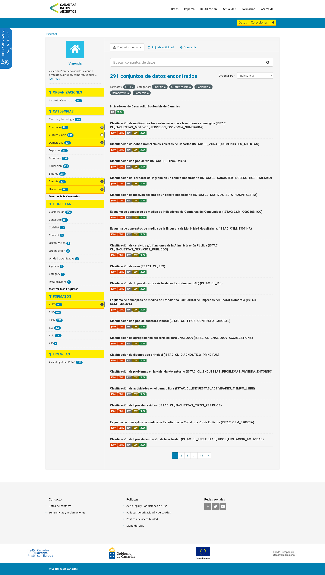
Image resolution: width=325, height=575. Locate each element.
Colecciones (259, 22)
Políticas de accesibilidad (142, 519)
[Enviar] (268, 62)
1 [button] (175, 455)
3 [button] (187, 455)
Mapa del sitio (135, 525)
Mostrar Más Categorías (64, 196)
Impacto (189, 9)
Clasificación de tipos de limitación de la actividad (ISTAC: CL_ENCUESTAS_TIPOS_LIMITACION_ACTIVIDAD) (187, 439)
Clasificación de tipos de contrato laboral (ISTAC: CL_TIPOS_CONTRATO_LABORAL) (170, 321)
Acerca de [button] (189, 47)
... (194, 455)
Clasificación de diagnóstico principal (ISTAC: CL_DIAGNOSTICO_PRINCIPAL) (164, 355)
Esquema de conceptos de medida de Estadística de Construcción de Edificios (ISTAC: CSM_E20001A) (182, 422)
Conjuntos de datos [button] (128, 47)
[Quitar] (132, 87)
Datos (174, 9)
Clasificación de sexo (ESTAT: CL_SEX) (137, 266)
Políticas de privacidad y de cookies (148, 512)
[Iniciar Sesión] (273, 22)
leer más (54, 78)
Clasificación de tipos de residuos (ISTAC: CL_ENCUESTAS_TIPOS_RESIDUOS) (166, 405)
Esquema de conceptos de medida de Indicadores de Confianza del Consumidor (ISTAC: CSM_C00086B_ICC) (186, 212)
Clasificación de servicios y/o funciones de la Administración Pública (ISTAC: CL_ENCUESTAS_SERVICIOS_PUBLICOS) (164, 247)
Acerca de (267, 9)
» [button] (208, 455)
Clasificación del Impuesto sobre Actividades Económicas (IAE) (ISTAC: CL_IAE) (166, 283)
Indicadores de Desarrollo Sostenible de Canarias (145, 106)
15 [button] (201, 455)
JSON (113, 133)
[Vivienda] (75, 50)
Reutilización (208, 9)
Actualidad (229, 9)
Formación (248, 9)
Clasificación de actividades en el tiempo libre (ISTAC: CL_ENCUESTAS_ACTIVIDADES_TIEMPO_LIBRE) (182, 388)
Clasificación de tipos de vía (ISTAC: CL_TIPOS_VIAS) (148, 161)
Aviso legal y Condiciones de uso (146, 506)
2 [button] (181, 455)
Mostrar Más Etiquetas (63, 289)
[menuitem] (174, 9)
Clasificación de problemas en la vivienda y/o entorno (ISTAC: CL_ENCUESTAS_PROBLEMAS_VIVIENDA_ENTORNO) (191, 371)
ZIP (112, 112)
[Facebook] (207, 507)
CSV (135, 133)
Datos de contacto (60, 506)
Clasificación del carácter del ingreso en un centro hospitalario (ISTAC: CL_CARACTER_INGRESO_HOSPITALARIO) (191, 178)
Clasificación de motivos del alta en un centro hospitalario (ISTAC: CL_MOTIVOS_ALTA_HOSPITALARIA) (183, 195)
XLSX (119, 112)
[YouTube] (222, 507)
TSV (129, 133)
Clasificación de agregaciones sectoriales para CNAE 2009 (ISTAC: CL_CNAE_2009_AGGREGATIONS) (181, 338)
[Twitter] (215, 507)
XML (121, 133)
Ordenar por (227, 75)
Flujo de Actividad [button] (162, 47)
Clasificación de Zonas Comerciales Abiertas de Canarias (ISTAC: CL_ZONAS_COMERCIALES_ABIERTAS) (184, 144)
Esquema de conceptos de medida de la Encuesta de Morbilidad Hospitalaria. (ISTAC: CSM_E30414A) (181, 228)
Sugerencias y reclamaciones (67, 512)
